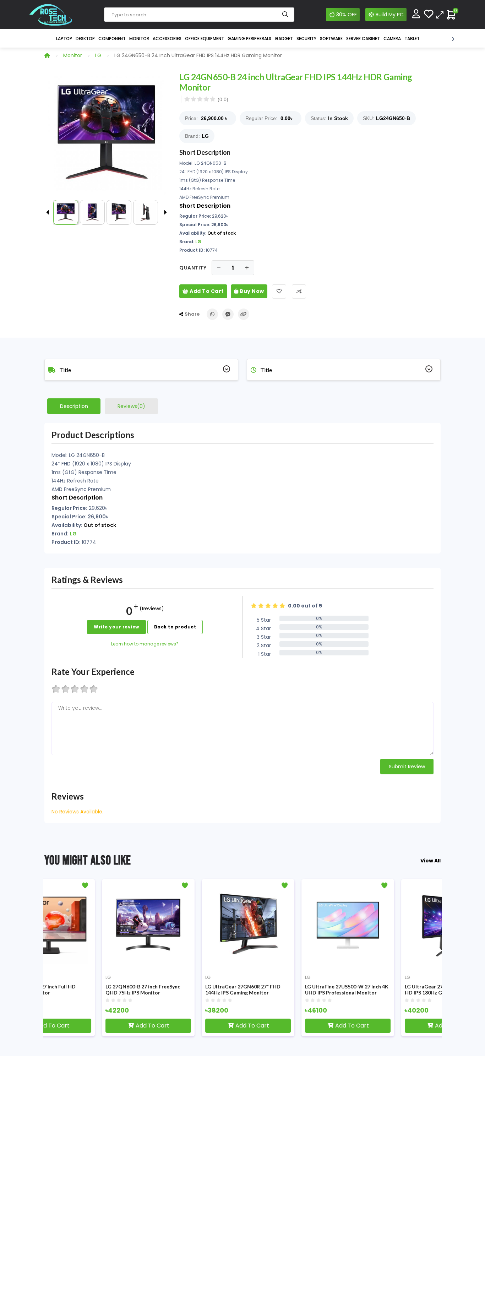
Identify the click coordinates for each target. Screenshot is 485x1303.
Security (306, 39)
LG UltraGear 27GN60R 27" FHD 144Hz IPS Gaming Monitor (187, 990)
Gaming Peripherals (249, 39)
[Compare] (440, 14)
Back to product (175, 627)
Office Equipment (204, 39)
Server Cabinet (363, 39)
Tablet (412, 39)
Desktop (85, 39)
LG (98, 55)
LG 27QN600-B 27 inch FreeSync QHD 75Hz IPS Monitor (87, 990)
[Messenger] (228, 314)
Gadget (284, 39)
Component (112, 39)
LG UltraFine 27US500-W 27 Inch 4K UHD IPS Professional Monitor (291, 990)
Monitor (139, 39)
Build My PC (390, 14)
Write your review (116, 627)
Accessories (167, 39)
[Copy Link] (243, 314)
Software (331, 39)
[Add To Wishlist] (279, 291)
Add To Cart (206, 291)
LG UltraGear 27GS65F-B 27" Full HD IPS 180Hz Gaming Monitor (387, 990)
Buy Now (251, 291)
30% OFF (346, 14)
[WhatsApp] (212, 314)
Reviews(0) (131, 406)
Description (74, 406)
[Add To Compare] (299, 291)
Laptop (64, 39)
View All (430, 860)
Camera (392, 39)
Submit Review (407, 766)
